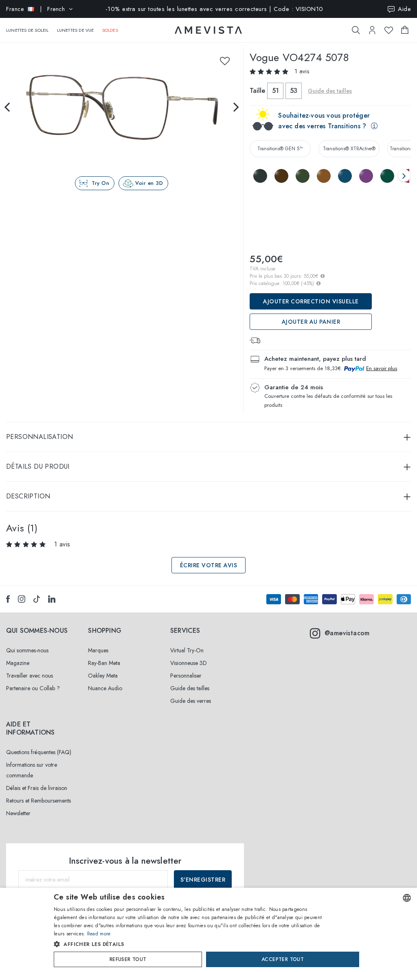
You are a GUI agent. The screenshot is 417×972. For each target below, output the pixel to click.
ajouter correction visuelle (311, 301)
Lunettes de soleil (27, 30)
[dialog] (208, 930)
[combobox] (407, 898)
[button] (191, 944)
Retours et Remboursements (38, 800)
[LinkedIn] (51, 599)
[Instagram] (21, 599)
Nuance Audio (105, 688)
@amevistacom (347, 633)
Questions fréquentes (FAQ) (38, 752)
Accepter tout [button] (282, 959)
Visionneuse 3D (188, 663)
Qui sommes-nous (27, 650)
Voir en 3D (149, 183)
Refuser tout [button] (128, 959)
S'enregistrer (203, 879)
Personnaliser (186, 675)
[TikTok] (36, 599)
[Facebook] (8, 599)
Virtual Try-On (187, 650)
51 (275, 90)
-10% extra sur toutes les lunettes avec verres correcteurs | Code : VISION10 (214, 9)
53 (293, 90)
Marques (98, 650)
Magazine (17, 663)
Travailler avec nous (29, 675)
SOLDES (110, 30)
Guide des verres (190, 701)
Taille (257, 90)
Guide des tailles (189, 688)
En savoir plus (381, 368)
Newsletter (18, 813)
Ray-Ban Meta (104, 663)
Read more (99, 933)
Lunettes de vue (75, 30)
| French (35, 9)
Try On (100, 183)
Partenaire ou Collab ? (33, 688)
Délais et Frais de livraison (36, 788)
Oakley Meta (103, 675)
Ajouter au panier (311, 322)
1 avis (301, 71)
